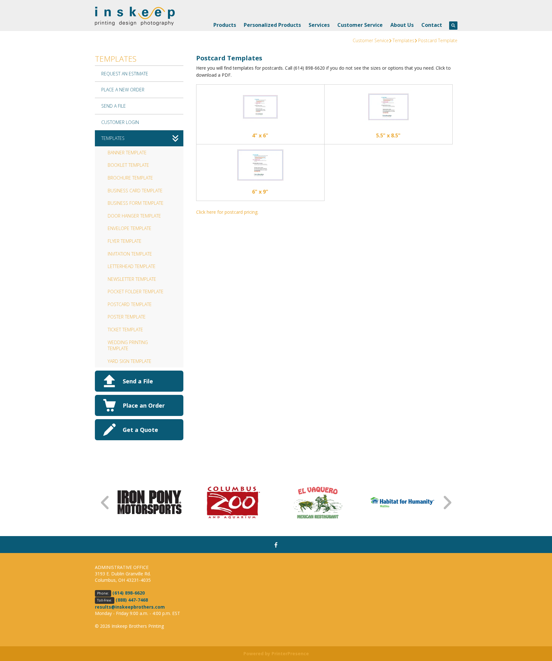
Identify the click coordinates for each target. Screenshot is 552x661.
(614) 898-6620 (128, 593)
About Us (402, 24)
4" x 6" (260, 135)
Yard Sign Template (129, 361)
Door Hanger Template (134, 216)
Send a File (138, 381)
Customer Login (120, 122)
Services (319, 24)
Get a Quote (140, 430)
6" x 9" (260, 191)
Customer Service (360, 24)
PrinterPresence (290, 653)
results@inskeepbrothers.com (130, 607)
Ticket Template (125, 330)
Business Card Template (135, 191)
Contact (431, 24)
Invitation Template (130, 254)
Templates (403, 40)
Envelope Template (129, 228)
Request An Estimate (124, 74)
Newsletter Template (132, 279)
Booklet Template (128, 165)
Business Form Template (136, 203)
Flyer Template (125, 241)
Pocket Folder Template (136, 291)
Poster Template (127, 317)
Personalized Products (272, 24)
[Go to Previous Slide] (105, 502)
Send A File (113, 106)
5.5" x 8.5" (388, 135)
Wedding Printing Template (128, 345)
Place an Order (144, 405)
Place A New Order (122, 90)
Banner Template (127, 153)
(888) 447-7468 (132, 600)
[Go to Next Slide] (446, 502)
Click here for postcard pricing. (227, 212)
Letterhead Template (132, 266)
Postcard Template (437, 40)
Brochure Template (130, 178)
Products (224, 24)
